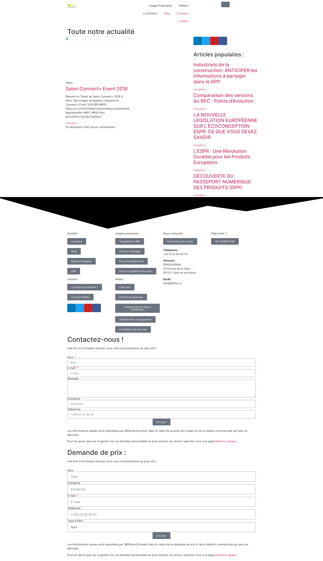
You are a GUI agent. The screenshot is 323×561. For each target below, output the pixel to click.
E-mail (71, 367)
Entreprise (73, 398)
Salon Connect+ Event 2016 (97, 89)
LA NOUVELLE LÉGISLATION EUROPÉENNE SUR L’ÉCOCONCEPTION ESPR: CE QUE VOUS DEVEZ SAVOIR (225, 126)
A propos (182, 13)
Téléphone (73, 409)
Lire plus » (72, 123)
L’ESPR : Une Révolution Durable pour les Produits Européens (221, 156)
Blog (167, 13)
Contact (183, 21)
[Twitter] (206, 41)
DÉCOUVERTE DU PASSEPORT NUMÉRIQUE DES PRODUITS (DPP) (222, 181)
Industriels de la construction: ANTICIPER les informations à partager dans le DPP (225, 73)
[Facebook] (223, 41)
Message (73, 378)
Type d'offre (75, 520)
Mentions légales (225, 441)
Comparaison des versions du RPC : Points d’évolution (223, 98)
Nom (70, 357)
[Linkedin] (197, 41)
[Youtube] (214, 41)
